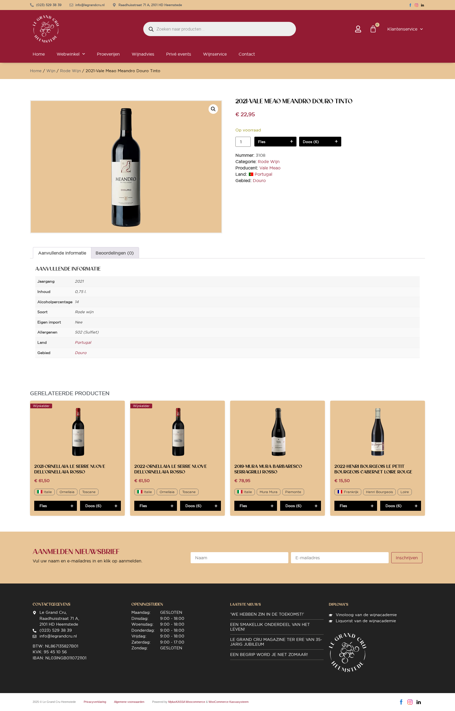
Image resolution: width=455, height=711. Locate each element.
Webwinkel (68, 54)
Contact (247, 54)
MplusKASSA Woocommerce (186, 701)
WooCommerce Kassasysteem (229, 701)
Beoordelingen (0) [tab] (115, 253)
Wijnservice (215, 54)
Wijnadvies (143, 54)
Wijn (50, 70)
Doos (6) (311, 141)
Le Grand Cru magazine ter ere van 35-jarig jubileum (276, 642)
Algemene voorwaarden (129, 701)
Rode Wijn (70, 70)
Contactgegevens (51, 604)
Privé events (178, 54)
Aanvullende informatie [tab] (62, 253)
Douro (259, 180)
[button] (213, 109)
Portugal (263, 174)
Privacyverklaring (95, 701)
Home (39, 54)
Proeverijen (108, 54)
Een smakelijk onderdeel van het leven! (270, 627)
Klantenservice (402, 29)
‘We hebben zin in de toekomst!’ (267, 614)
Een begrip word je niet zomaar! (269, 654)
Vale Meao (269, 167)
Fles (261, 141)
